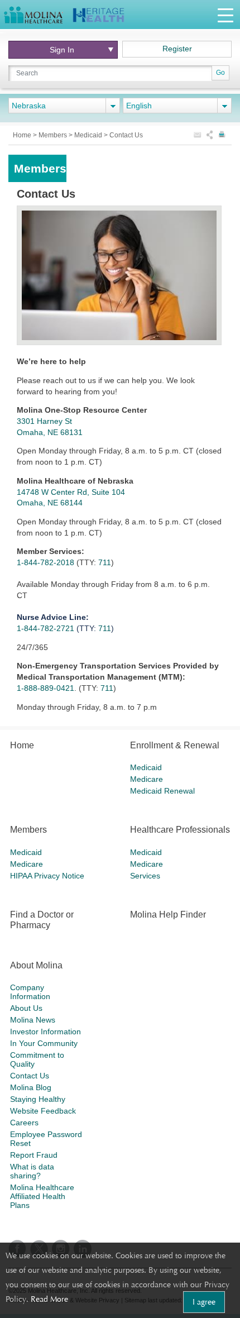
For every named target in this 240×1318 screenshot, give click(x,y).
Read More (49, 1299)
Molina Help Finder (168, 914)
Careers (24, 1122)
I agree (204, 1302)
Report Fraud (33, 1154)
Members (54, 135)
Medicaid (89, 135)
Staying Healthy (37, 1099)
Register (177, 48)
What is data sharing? (32, 1171)
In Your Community (44, 1043)
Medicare (146, 779)
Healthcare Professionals (180, 829)
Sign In (62, 49)
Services (145, 875)
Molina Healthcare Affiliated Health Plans (42, 1196)
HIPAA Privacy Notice (47, 875)
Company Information (30, 992)
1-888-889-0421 (45, 688)
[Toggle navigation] (225, 14)
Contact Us (29, 1075)
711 (104, 562)
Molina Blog (30, 1087)
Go (220, 73)
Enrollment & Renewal (174, 745)
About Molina (36, 965)
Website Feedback (43, 1110)
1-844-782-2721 (46, 628)
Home (23, 135)
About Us (26, 1008)
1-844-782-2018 (46, 562)
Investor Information (45, 1031)
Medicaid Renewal (162, 790)
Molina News (32, 1019)
